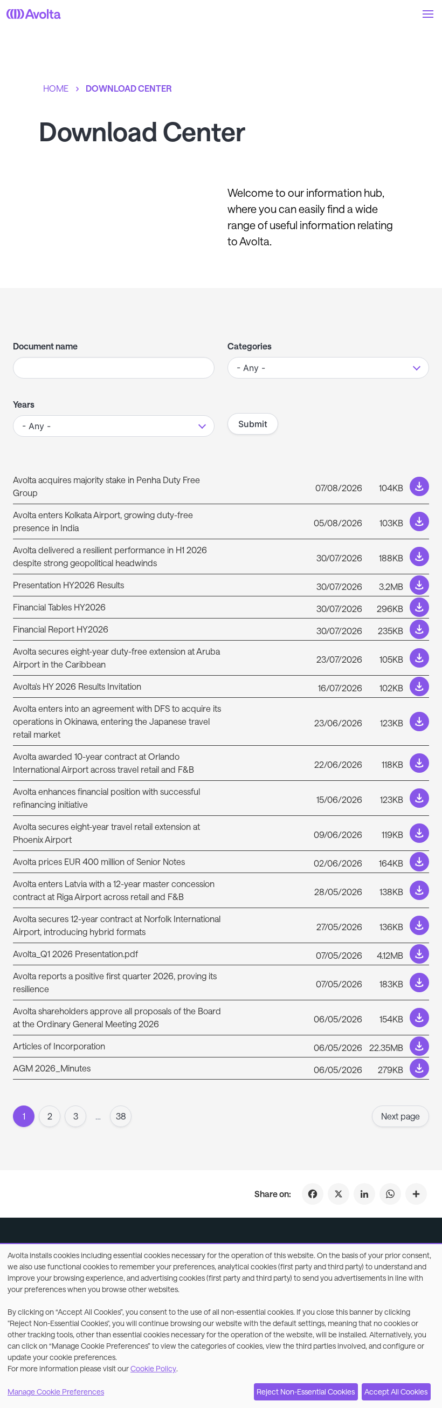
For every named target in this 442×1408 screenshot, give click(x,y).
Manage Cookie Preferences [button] (56, 1391)
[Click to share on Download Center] (416, 1194)
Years (23, 404)
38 (121, 1116)
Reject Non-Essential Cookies (306, 1391)
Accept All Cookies (395, 1391)
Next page (400, 1116)
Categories (249, 346)
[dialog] (221, 1326)
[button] (428, 14)
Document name (45, 346)
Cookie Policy (153, 1368)
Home (55, 88)
